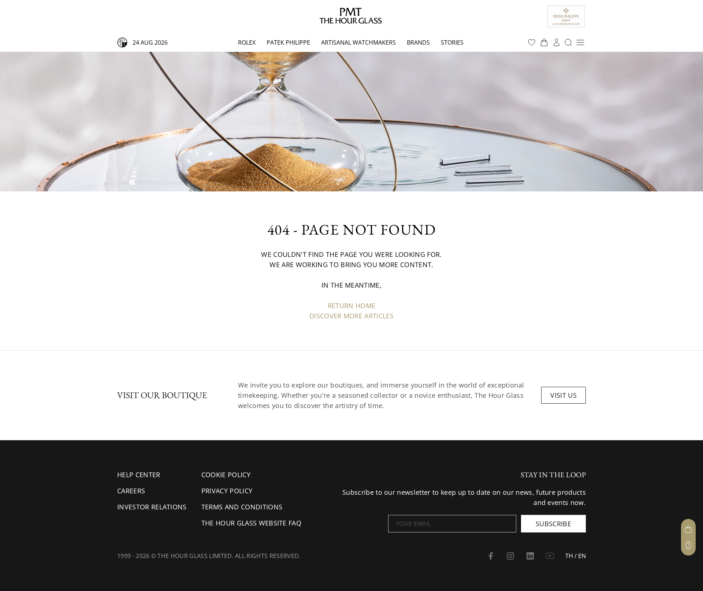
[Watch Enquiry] (688, 545)
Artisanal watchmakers (358, 42)
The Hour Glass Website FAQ (251, 523)
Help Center (138, 474)
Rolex (247, 42)
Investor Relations (152, 506)
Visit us (563, 395)
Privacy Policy (226, 490)
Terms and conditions (241, 506)
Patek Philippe (288, 42)
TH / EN (575, 556)
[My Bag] (688, 529)
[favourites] (531, 42)
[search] (568, 42)
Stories (452, 42)
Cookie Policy (225, 474)
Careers (131, 490)
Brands (418, 42)
